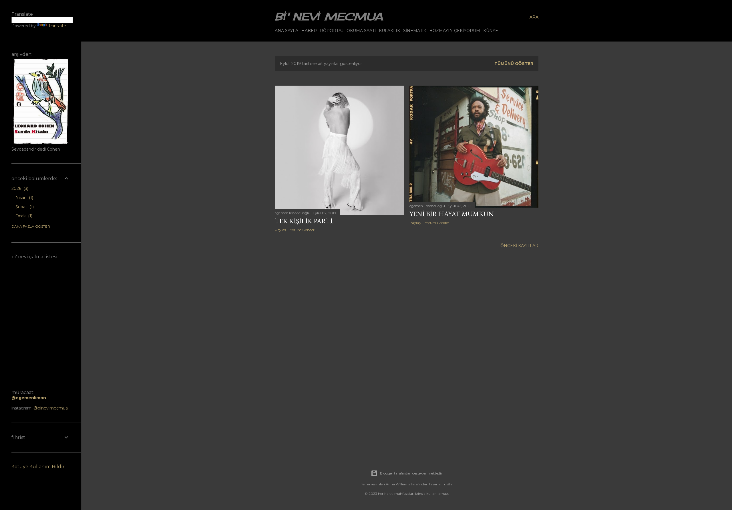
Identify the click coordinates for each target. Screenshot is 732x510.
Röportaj (331, 30)
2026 (19, 188)
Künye (490, 30)
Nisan (23, 197)
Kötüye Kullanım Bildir (38, 466)
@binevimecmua (50, 408)
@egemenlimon (28, 397)
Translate (57, 25)
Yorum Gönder (302, 230)
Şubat (24, 206)
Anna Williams (398, 484)
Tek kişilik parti (304, 220)
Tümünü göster (513, 63)
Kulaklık (389, 30)
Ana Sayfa (286, 30)
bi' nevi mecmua (329, 16)
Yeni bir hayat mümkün (451, 213)
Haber (309, 30)
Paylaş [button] (280, 230)
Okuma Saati (361, 30)
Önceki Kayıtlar (519, 245)
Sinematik (414, 30)
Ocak (23, 215)
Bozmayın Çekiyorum (454, 30)
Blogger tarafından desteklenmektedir (411, 473)
